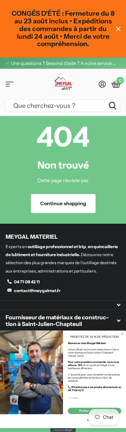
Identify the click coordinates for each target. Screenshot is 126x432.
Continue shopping (63, 203)
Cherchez (112, 105)
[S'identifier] (102, 84)
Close (118, 29)
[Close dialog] (123, 334)
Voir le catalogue (10, 84)
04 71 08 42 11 (27, 281)
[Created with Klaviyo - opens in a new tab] (63, 430)
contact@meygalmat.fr (37, 290)
